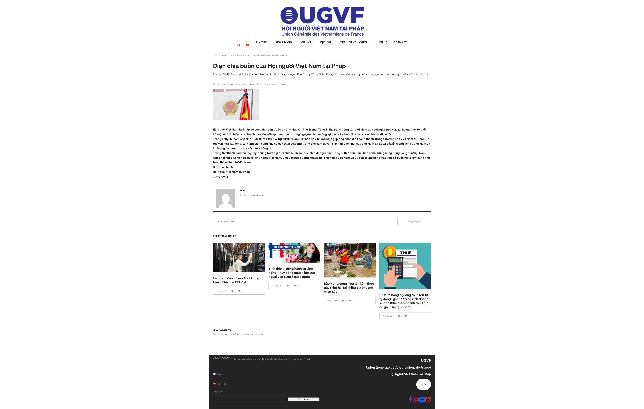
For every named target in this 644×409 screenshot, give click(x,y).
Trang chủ (226, 55)
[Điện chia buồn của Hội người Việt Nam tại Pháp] (225, 198)
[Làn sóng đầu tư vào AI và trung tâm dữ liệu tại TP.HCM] (239, 257)
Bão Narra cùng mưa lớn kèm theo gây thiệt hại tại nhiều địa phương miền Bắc (349, 287)
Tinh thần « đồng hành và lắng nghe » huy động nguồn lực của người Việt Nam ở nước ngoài (292, 272)
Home (216, 55)
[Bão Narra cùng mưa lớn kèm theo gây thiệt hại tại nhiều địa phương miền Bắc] (350, 260)
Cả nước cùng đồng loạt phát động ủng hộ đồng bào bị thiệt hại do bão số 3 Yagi (272, 359)
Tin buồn (239, 55)
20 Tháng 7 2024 (225, 84)
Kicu (242, 190)
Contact (424, 384)
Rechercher (218, 391)
